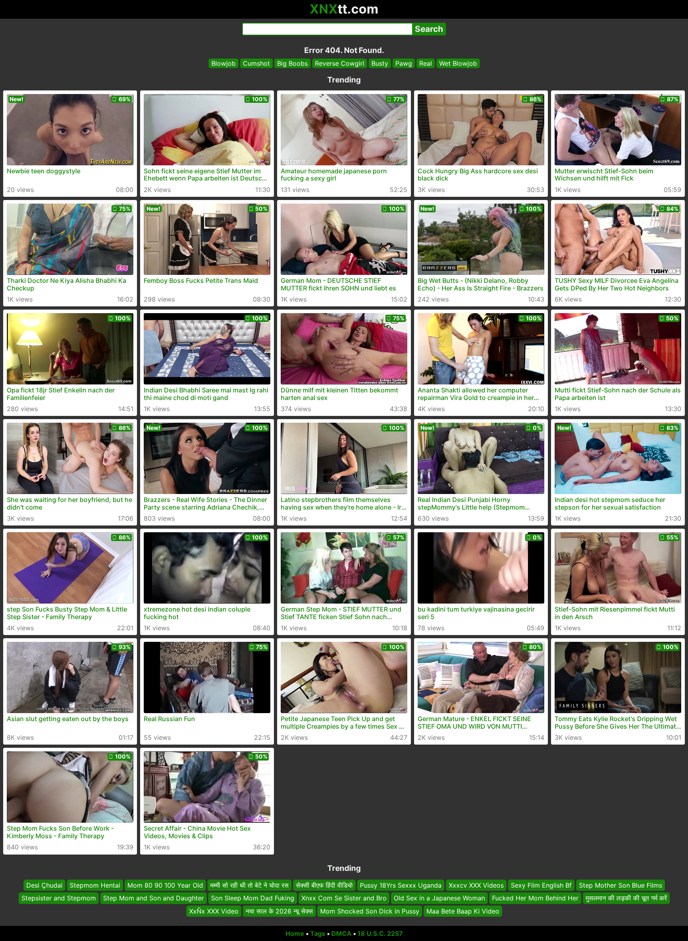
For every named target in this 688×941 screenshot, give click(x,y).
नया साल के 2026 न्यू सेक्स (279, 911)
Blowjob (223, 63)
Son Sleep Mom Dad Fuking (252, 898)
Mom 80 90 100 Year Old (165, 885)
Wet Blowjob (458, 63)
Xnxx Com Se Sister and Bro (344, 898)
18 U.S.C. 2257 (380, 933)
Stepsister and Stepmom (59, 898)
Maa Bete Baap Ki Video (462, 911)
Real (425, 63)
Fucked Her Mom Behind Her (535, 898)
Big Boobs (292, 63)
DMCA (341, 933)
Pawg (403, 63)
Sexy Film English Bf (541, 885)
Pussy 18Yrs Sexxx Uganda (401, 885)
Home (294, 933)
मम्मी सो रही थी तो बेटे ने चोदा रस (249, 885)
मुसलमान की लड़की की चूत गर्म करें (626, 898)
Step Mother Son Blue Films (620, 885)
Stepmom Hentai (95, 885)
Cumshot (256, 63)
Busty (379, 63)
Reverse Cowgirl (339, 63)
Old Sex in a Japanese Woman (439, 898)
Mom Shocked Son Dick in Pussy (369, 911)
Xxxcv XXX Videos (476, 885)
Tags (317, 933)
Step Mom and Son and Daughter (153, 898)
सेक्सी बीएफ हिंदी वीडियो (324, 885)
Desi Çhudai (44, 885)
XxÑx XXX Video (213, 911)
